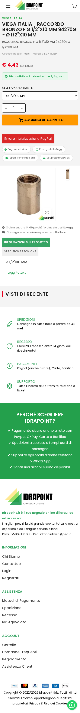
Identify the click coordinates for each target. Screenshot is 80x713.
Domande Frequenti (19, 651)
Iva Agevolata (14, 622)
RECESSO (24, 341)
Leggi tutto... (17, 272)
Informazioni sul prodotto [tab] (26, 242)
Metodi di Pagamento (21, 600)
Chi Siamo (11, 556)
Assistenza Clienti (17, 666)
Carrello (9, 644)
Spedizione (12, 607)
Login (6, 570)
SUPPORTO (26, 381)
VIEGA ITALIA (12, 18)
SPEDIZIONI (26, 319)
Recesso (9, 615)
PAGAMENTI (27, 363)
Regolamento (14, 659)
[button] (74, 6)
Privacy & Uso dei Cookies (48, 703)
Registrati (10, 578)
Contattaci (12, 563)
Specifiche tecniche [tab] (20, 251)
